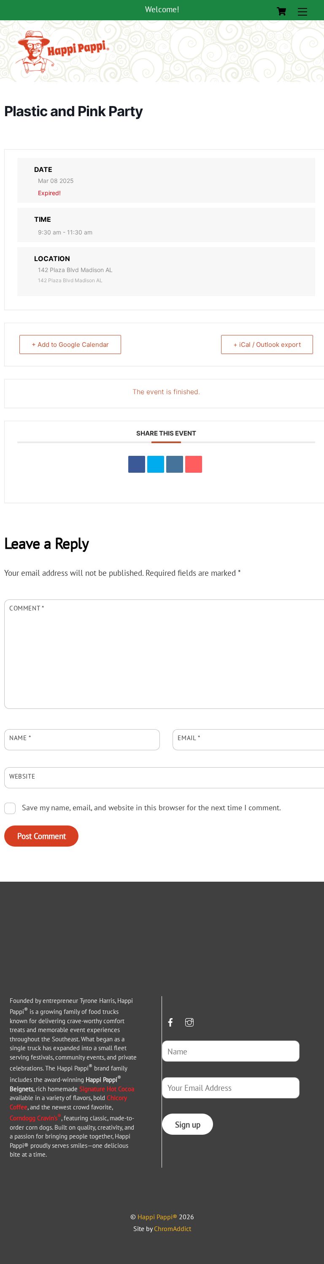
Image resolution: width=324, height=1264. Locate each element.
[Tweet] (155, 464)
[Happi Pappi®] (62, 73)
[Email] (193, 464)
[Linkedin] (174, 464)
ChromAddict (172, 1228)
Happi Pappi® (157, 1216)
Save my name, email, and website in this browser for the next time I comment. (151, 807)
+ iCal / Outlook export (267, 345)
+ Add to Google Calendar (70, 345)
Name (20, 737)
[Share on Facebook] (136, 464)
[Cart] (281, 11)
